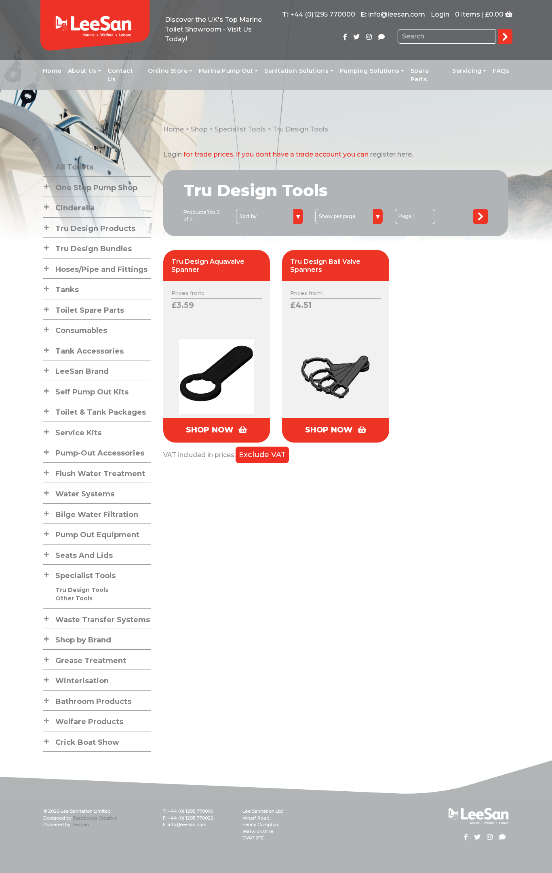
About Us (82, 70)
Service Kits (78, 432)
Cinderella (75, 207)
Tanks (67, 289)
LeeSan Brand (82, 371)
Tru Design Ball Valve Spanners (325, 265)
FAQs (501, 70)
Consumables (81, 330)
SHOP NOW (211, 429)
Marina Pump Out (226, 70)
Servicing (467, 70)
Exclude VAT (262, 454)
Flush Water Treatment (100, 473)
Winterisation (82, 680)
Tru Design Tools (81, 589)
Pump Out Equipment (97, 534)
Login (440, 14)
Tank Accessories (89, 351)
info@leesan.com (396, 14)
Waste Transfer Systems (102, 619)
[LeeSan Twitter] (356, 37)
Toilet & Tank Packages (100, 412)
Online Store (168, 70)
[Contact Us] (381, 37)
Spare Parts (420, 75)
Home (52, 70)
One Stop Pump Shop (96, 187)
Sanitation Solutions (296, 70)
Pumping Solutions (370, 70)
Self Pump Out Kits (92, 392)
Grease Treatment (90, 660)
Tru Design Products (95, 228)
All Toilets (74, 167)
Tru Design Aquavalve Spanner (207, 265)
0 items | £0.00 (479, 14)
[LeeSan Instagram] (369, 37)
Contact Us (120, 75)
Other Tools (74, 598)
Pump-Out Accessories (99, 453)
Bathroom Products (93, 701)
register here (391, 154)
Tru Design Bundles (93, 248)
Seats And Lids (84, 555)
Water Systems (84, 493)
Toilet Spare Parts (89, 310)
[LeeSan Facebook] (345, 37)
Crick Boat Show (87, 742)
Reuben (80, 824)
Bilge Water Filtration (96, 514)
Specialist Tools (85, 575)
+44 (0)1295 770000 (322, 14)
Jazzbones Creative (95, 818)
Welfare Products (89, 721)
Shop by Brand (83, 640)
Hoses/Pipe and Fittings (101, 269)
